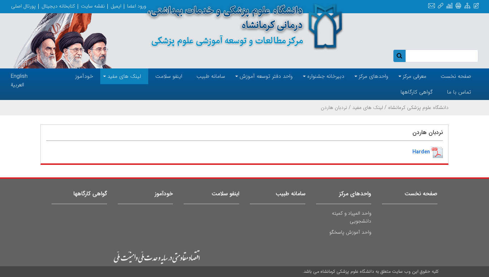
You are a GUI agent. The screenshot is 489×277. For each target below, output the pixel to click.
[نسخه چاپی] (458, 6)
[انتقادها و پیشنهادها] (476, 6)
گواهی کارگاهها (90, 193)
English (19, 76)
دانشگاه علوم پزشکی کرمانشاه (418, 107)
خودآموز (164, 193)
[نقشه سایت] (467, 6)
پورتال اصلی (23, 6)
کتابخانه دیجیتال (58, 6)
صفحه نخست (421, 193)
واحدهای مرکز (355, 193)
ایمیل (116, 6)
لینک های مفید (367, 107)
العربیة (17, 85)
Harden (421, 152)
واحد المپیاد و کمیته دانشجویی (351, 217)
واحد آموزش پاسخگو (350, 232)
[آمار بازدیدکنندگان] (449, 6)
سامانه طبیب (290, 193)
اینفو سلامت (225, 193)
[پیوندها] (440, 6)
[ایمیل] (431, 6)
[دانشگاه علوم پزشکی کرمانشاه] (245, 27)
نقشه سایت (93, 6)
